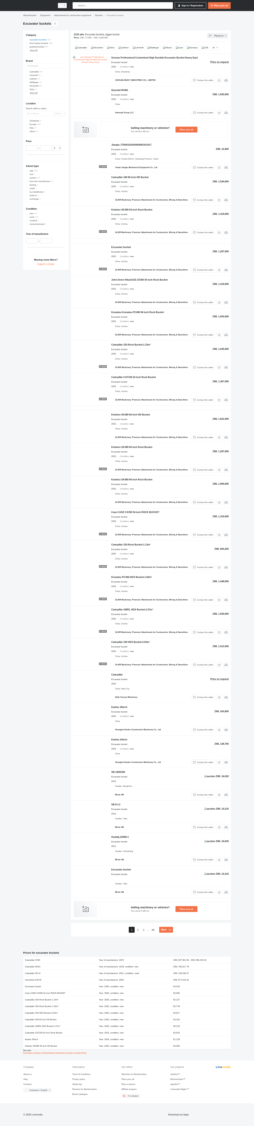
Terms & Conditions (81, 1074)
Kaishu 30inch (119, 707)
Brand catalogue (80, 1094)
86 (153, 930)
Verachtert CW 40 (33, 980)
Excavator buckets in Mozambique (39, 1053)
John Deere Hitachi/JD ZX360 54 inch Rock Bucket (139, 280)
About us (27, 1074)
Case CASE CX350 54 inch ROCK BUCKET (135, 512)
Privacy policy (78, 1079)
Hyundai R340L (119, 90)
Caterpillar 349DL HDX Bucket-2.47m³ (132, 609)
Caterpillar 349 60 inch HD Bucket (130, 177)
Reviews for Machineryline (84, 1089)
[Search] (75, 5)
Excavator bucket (121, 247)
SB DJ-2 (115, 804)
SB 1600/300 (118, 772)
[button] (219, 80)
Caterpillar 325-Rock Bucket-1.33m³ (131, 344)
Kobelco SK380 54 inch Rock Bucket (131, 209)
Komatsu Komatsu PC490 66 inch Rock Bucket (137, 312)
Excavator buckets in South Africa (71, 1053)
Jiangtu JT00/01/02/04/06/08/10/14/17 (131, 145)
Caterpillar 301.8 (32, 973)
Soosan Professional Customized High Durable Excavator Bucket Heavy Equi (154, 57)
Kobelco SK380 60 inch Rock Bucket (131, 447)
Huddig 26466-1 (120, 837)
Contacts (27, 1084)
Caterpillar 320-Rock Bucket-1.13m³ (131, 544)
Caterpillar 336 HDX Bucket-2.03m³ (130, 642)
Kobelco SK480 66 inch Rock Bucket (131, 479)
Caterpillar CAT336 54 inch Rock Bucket (133, 377)
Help (25, 1079)
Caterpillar (117, 674)
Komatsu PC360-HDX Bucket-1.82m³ (131, 577)
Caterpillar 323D (32, 960)
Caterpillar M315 (32, 966)
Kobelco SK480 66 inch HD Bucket (130, 414)
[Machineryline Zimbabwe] (38, 5)
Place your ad (186, 129)
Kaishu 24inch (119, 739)
